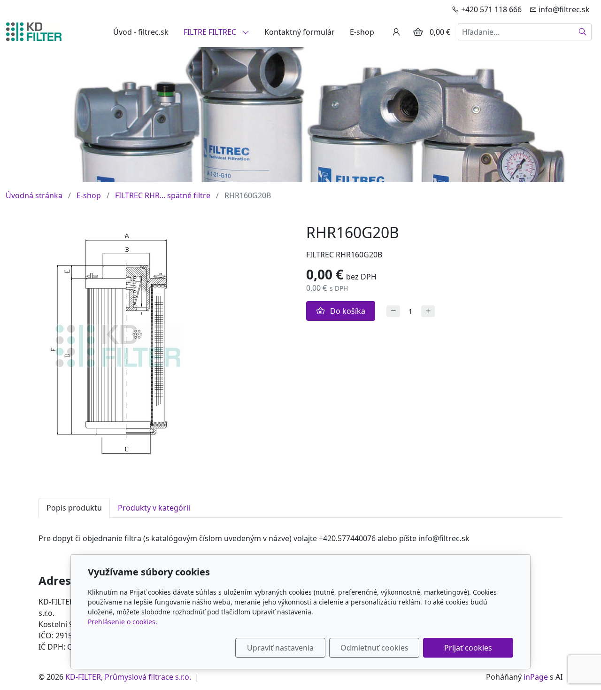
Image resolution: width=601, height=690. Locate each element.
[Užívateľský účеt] (396, 32)
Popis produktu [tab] (74, 508)
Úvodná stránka (34, 195)
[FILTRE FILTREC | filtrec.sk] (34, 31)
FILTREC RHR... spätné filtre (162, 195)
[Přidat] (428, 311)
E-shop (362, 32)
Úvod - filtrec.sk (141, 32)
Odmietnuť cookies (374, 648)
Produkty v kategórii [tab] (154, 508)
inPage (536, 677)
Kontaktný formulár (299, 32)
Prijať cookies (468, 648)
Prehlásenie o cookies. (122, 621)
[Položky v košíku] (418, 32)
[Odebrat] (393, 311)
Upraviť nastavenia (280, 648)
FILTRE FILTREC (211, 32)
